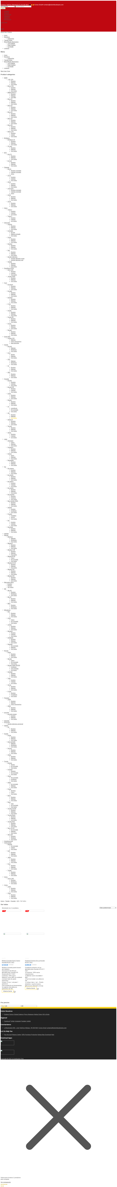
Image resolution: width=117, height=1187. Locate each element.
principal (6, 721)
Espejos (13, 498)
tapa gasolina (15, 343)
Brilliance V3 (11, 140)
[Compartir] (3, 1184)
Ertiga (9, 735)
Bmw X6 (10, 125)
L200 (9, 618)
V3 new (10, 146)
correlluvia (14, 408)
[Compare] (19, 991)
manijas (13, 179)
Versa (9, 685)
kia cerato (10, 475)
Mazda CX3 (11, 569)
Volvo (6, 877)
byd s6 (10, 161)
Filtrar (2, 1006)
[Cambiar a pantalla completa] (4, 1184)
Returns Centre (16, 1034)
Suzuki (6, 734)
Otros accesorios (16, 341)
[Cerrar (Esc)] (1, 1184)
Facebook (7, 1021)
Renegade (11, 460)
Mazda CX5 (11, 576)
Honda (6, 345)
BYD (5, 153)
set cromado (15, 668)
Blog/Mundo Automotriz (11, 42)
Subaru (6, 725)
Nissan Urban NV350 (14, 665)
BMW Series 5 (12, 92)
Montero (10, 631)
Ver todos (14, 84)
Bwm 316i (11, 131)
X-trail (9, 691)
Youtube (23, 1021)
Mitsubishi (7, 610)
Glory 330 (10, 270)
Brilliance (7, 138)
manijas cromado (16, 172)
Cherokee (10, 441)
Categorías (11, 38)
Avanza (10, 763)
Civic (9, 353)
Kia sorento (11, 494)
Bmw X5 (10, 118)
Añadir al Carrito (7, 991)
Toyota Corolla (12, 808)
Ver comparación (6, 1182)
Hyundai (6, 379)
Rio (9, 520)
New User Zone (5, 71)
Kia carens (11, 468)
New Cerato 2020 (13, 501)
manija (13, 135)
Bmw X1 (10, 99)
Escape (10, 291)
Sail (9, 250)
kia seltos (10, 481)
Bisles (13, 354)
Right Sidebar (12, 45)
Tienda (7, 901)
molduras (14, 511)
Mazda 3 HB (11, 550)
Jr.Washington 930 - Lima (11, 1028)
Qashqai (10, 672)
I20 (9, 413)
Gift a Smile (45, 1014)
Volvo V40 (11, 878)
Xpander (10, 644)
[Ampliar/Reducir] (6, 1184)
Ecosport (10, 284)
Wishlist (6, 11)
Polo (9, 864)
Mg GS (10, 590)
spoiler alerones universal (15, 724)
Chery (6, 208)
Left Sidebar (11, 43)
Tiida (9, 678)
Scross (10, 748)
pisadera (13, 515)
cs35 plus (10, 188)
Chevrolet (7, 223)
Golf (9, 851)
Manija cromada (15, 234)
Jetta (9, 857)
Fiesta (9, 310)
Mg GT (9, 597)
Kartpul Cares (38, 1014)
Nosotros (7, 37)
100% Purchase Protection (29, 1034)
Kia (5, 467)
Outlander (10, 638)
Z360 (9, 893)
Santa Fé (10, 419)
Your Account (8, 1034)
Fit (8, 366)
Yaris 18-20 (11, 828)
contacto (6, 48)
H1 (8, 406)
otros (12, 174)
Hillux (9, 782)
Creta (9, 393)
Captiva (10, 224)
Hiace (9, 776)
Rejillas (10, 585)
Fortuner (10, 769)
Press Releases (29, 1014)
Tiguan (9, 870)
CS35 (9, 182)
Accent (10, 380)
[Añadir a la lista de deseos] (15, 991)
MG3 (9, 603)
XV (8, 727)
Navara (10, 659)
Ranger (10, 330)
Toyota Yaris (11, 821)
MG (5, 589)
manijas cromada (16, 192)
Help (52, 1034)
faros (12, 455)
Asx (9, 612)
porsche (6, 712)
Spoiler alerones (12, 257)
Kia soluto (11, 488)
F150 (9, 304)
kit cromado (14, 766)
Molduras (14, 349)
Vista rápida (3, 994)
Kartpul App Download (44, 1034)
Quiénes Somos (9, 1014)
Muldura (13, 838)
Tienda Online (8, 40)
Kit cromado (14, 410)
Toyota (6, 761)
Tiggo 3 (10, 216)
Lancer (10, 625)
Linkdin (28, 1021)
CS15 (9, 175)
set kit (13, 517)
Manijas (13, 83)
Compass (10, 447)
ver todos (14, 214)
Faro (12, 804)
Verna (9, 432)
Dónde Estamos (19, 1014)
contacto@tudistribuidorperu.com (56, 1028)
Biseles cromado (16, 170)
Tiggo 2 (10, 210)
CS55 (9, 195)
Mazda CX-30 (12, 563)
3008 (9, 706)
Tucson (10, 426)
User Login (4, 22)
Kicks (9, 652)
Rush (9, 802)
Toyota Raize (11, 815)
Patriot (10, 454)
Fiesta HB (10, 317)
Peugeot (6, 698)
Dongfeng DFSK (9, 268)
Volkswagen (7, 843)
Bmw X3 (10, 112)
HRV (9, 372)
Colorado (10, 231)
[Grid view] (21, 908)
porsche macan (12, 714)
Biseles (13, 81)
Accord (10, 346)
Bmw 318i (11, 86)
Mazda (6, 535)
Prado (9, 789)
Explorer (10, 297)
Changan (6, 167)
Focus (9, 323)
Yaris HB (10, 834)
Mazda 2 (10, 537)
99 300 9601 (34, 1028)
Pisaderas (14, 695)
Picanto (10, 514)
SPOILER (7, 722)
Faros (12, 442)
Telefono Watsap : (25, 1028)
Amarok (10, 844)
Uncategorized (8, 841)
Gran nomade (11, 742)
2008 (9, 699)
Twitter (12, 1021)
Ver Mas (13, 97)
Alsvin (9, 169)
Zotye (6, 885)
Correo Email (42, 1028)
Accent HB (11, 387)
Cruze (9, 237)
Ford (5, 283)
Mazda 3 (10, 543)
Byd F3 (10, 154)
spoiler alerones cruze (17, 258)
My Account (7, 14)
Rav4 (9, 795)
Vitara (9, 755)
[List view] (24, 908)
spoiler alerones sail (17, 260)
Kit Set (13, 232)
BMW (5, 78)
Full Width (10, 47)
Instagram (18, 1021)
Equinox (10, 244)
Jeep (5, 439)
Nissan (6, 651)
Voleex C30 (11, 338)
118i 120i (10, 79)
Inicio (5, 35)
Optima (10, 507)
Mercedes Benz (9, 582)
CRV (9, 359)
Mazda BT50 (11, 556)
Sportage (10, 527)
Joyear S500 (11, 276)
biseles (13, 87)
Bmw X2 (10, 105)
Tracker (10, 262)
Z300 (9, 887)
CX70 (9, 201)
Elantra (10, 400)
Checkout (7, 16)
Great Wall (7, 336)
